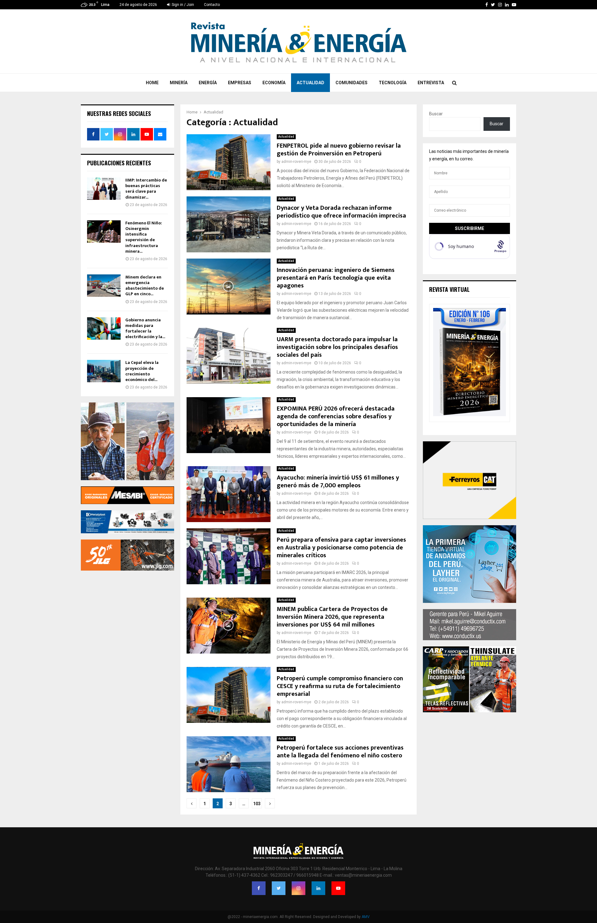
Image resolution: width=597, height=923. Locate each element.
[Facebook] (259, 888)
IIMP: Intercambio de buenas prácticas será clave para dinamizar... (146, 189)
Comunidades (352, 82)
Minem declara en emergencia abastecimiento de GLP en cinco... (144, 285)
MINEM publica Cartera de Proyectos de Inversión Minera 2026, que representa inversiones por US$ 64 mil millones (332, 617)
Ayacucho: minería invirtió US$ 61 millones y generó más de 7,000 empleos (338, 481)
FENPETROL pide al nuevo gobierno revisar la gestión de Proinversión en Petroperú (339, 149)
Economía (273, 82)
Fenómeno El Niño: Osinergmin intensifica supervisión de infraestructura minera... (143, 237)
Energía (208, 82)
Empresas (239, 82)
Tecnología (392, 82)
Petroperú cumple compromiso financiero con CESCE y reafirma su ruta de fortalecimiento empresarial (340, 686)
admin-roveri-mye (296, 161)
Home (152, 82)
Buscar (436, 113)
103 (257, 803)
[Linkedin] (318, 888)
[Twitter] (278, 888)
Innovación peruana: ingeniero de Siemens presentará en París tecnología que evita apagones (336, 278)
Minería (178, 82)
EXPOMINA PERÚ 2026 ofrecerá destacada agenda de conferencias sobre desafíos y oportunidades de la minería (336, 416)
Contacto (212, 4)
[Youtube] (338, 888)
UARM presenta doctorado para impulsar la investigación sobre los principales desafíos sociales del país (337, 347)
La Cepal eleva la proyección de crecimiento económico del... (142, 371)
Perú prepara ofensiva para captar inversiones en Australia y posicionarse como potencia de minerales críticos (341, 548)
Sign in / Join (182, 4)
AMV (366, 917)
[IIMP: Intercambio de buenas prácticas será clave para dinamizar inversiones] (104, 188)
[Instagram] (298, 888)
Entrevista (431, 82)
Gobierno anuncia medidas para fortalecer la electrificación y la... (145, 328)
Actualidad (310, 82)
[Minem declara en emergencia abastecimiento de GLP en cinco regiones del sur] (104, 285)
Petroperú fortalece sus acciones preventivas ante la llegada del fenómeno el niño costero (340, 751)
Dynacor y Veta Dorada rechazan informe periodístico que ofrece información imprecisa (341, 212)
